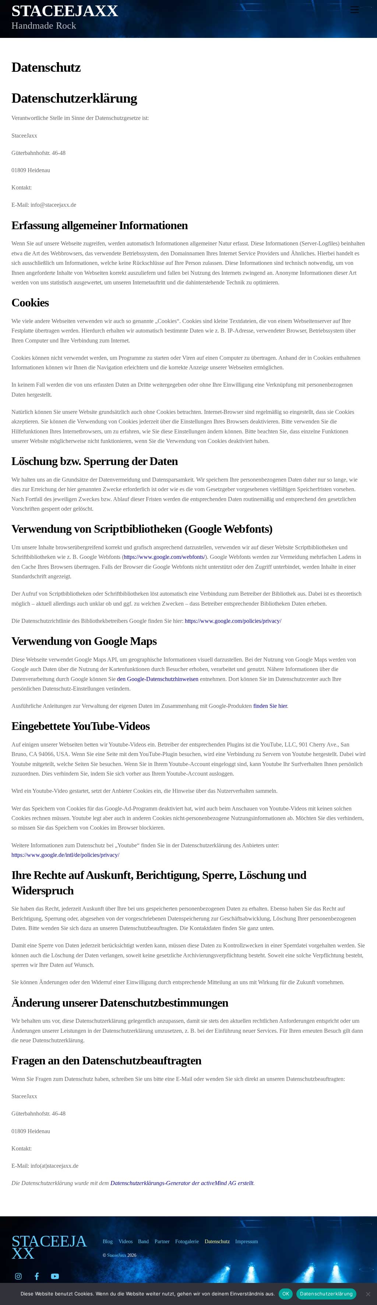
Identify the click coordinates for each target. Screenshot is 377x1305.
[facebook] (36, 1275)
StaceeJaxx (116, 1255)
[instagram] (18, 1275)
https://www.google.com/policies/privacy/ (233, 621)
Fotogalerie (187, 1241)
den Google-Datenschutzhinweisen (157, 679)
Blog (108, 1241)
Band (143, 1241)
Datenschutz (217, 1241)
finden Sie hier (269, 706)
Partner (162, 1241)
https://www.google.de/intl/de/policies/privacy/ (65, 855)
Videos (126, 1241)
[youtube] (54, 1275)
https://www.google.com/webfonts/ (164, 557)
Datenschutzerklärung (326, 1294)
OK (285, 1294)
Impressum (246, 1241)
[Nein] (367, 1294)
